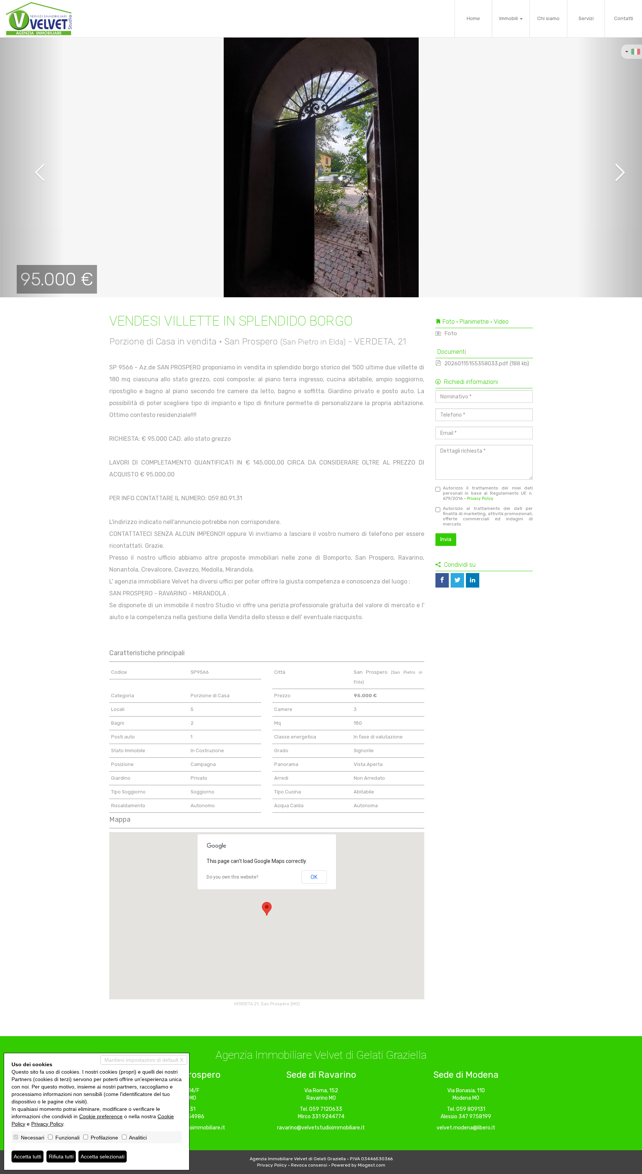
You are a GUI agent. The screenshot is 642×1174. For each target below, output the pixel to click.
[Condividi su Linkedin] (472, 580)
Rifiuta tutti (61, 1157)
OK (314, 877)
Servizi (586, 18)
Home (473, 18)
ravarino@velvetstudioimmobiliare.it (321, 1128)
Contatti (623, 18)
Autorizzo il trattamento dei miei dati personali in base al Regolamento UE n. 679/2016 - (488, 493)
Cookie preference (101, 1116)
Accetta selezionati (102, 1157)
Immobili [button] (509, 18)
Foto (450, 333)
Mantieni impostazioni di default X (143, 1060)
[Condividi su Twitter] (457, 580)
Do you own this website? (232, 877)
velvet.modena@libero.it (466, 1128)
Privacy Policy (480, 498)
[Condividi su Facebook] (442, 580)
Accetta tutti (27, 1157)
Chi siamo (548, 18)
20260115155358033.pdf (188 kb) (486, 363)
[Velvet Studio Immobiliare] (38, 18)
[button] (32, 167)
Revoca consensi (309, 1165)
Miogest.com (371, 1165)
